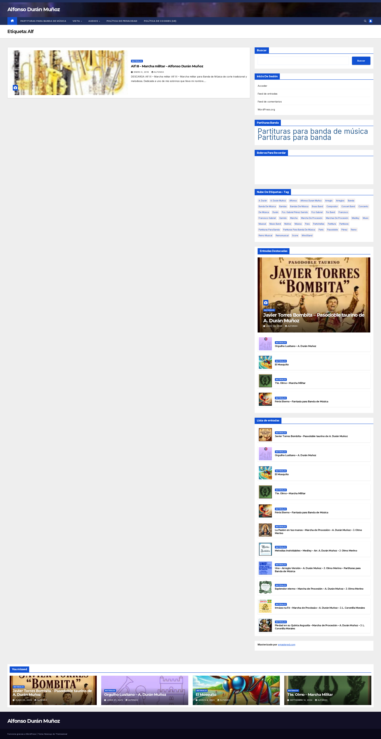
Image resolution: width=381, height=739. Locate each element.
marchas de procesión (337, 218)
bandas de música (299, 206)
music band (275, 224)
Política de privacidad (122, 21)
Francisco (343, 212)
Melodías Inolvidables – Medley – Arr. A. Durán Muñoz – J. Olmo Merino (316, 550)
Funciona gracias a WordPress (22, 734)
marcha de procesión (311, 218)
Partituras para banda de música (43, 21)
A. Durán (263, 200)
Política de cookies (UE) (160, 21)
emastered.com (286, 644)
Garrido (283, 218)
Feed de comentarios (270, 101)
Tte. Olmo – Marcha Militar (290, 383)
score (295, 235)
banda (351, 200)
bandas (283, 206)
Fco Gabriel (317, 212)
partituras (344, 224)
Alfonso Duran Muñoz (311, 200)
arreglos (340, 200)
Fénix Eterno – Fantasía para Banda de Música (301, 401)
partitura (332, 224)
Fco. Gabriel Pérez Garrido (295, 212)
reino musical (265, 235)
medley (355, 218)
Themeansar (61, 734)
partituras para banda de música (299, 229)
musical (262, 224)
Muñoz (287, 224)
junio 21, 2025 (115, 700)
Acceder (262, 85)
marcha (294, 218)
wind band (307, 235)
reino (354, 229)
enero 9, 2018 (141, 72)
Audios (93, 21)
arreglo (328, 200)
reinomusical (282, 235)
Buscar (262, 50)
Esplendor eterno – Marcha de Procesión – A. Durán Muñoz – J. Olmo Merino (319, 588)
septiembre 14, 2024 (301, 700)
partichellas (318, 224)
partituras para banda (269, 229)
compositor (332, 206)
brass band (317, 206)
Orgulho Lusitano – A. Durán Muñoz (295, 346)
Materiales (137, 61)
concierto (363, 206)
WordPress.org (266, 109)
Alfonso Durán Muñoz (33, 9)
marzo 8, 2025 (207, 700)
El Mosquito (282, 364)
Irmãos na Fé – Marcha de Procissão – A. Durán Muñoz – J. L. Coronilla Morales (320, 607)
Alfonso (159, 72)
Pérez (344, 229)
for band (330, 212)
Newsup (48, 734)
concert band (348, 206)
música (298, 224)
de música (264, 212)
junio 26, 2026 (274, 326)
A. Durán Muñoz (278, 200)
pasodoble (332, 229)
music (365, 218)
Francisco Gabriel (267, 218)
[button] (365, 21)
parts (321, 229)
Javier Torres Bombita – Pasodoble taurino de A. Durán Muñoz (313, 318)
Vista (77, 21)
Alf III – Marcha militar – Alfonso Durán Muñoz (167, 66)
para (307, 224)
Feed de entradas (267, 93)
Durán (275, 212)
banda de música (267, 206)
